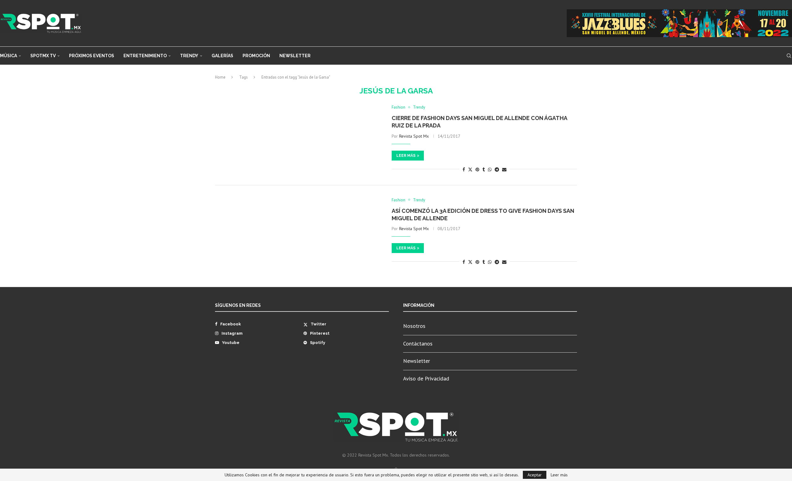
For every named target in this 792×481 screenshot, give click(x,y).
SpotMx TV (43, 55)
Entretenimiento (145, 55)
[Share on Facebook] (464, 169)
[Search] (789, 56)
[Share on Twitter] (470, 169)
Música (8, 55)
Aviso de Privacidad (426, 378)
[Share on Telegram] (497, 169)
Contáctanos (418, 343)
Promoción (256, 55)
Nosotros (414, 325)
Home (220, 77)
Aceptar (534, 475)
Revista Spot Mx (414, 136)
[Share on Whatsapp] (490, 169)
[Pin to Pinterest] (477, 169)
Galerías (222, 55)
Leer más (405, 155)
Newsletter (295, 55)
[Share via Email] (504, 169)
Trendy (189, 55)
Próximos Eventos (91, 55)
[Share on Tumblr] (483, 169)
